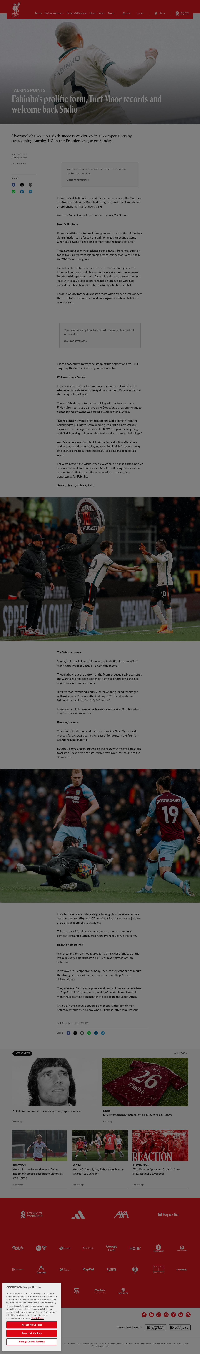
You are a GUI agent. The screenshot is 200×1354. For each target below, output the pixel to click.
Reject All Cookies (32, 1333)
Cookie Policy (38, 1318)
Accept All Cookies (32, 1325)
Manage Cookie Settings (32, 1342)
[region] (31, 1317)
